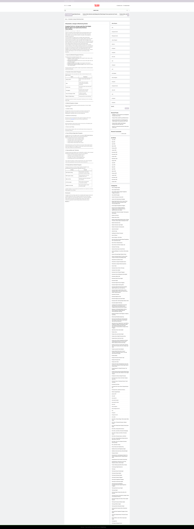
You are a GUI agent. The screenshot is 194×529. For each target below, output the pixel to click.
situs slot (72, 119)
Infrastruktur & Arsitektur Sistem (117, 259)
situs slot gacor (114, 40)
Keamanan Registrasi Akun (116, 296)
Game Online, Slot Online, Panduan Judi (118, 244)
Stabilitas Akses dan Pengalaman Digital (118, 448)
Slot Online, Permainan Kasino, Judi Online (119, 436)
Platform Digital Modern (116, 391)
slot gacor (113, 48)
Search (112, 106)
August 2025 (114, 160)
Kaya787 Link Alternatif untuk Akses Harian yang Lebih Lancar (101, 14)
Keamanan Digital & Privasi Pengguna (118, 282)
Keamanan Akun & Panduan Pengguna (118, 272)
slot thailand (114, 73)
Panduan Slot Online (115, 361)
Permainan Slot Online (115, 384)
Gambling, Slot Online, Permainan (117, 233)
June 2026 (113, 139)
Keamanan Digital (115, 280)
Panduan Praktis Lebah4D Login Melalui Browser (115, 1)
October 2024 (114, 181)
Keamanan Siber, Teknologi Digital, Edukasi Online (120, 300)
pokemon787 (114, 393)
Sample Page (95, 10)
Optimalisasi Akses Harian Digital (117, 329)
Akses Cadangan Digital (116, 187)
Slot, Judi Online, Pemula (116, 444)
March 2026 (114, 146)
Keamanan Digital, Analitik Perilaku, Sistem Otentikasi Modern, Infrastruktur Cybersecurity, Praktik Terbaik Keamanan (119, 291)
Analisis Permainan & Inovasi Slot (117, 197)
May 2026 (113, 141)
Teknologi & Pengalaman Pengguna (118, 479)
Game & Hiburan (114, 235)
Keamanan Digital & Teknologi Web (118, 284)
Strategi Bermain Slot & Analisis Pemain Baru (119, 459)
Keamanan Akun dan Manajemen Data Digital (119, 274)
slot (112, 27)
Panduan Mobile (114, 355)
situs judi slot (114, 398)
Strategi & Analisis (115, 453)
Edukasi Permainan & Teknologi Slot (118, 226)
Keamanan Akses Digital (116, 270)
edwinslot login (114, 231)
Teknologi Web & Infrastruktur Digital (118, 506)
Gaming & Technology (115, 246)
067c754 (67, 30)
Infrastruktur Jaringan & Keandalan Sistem (119, 261)
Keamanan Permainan (115, 294)
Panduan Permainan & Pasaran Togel (118, 357)
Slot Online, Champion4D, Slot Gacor (118, 428)
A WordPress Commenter (116, 133)
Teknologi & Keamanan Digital (117, 475)
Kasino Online (114, 265)
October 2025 (114, 156)
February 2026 (114, 148)
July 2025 (113, 162)
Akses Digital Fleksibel (116, 189)
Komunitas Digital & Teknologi (117, 302)
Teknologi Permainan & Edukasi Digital (118, 501)
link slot (113, 44)
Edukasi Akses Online (115, 217)
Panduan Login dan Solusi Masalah (118, 349)
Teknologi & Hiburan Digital (116, 473)
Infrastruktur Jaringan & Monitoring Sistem (119, 263)
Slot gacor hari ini (115, 35)
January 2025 (114, 175)
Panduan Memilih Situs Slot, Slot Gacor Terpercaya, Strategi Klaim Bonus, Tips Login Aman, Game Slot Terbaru (119, 352)
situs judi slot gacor (115, 400)
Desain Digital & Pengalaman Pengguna (118, 205)
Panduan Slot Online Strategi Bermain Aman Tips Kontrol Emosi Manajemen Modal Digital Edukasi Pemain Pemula (120, 365)
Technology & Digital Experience (117, 466)
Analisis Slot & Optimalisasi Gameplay (118, 199)
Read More (67, 201)
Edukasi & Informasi (115, 215)
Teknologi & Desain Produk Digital (117, 471)
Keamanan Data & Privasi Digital (117, 278)
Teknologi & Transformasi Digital (117, 481)
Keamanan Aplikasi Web (116, 276)
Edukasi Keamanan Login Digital (117, 224)
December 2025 (114, 152)
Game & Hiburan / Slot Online (117, 237)
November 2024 (114, 179)
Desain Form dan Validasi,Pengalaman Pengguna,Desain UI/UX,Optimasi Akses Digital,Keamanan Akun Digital (118, 208)
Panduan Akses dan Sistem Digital (117, 334)
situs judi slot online (115, 402)
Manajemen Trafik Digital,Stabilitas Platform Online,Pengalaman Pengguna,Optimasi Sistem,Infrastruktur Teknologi (119, 310)
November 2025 (114, 154)
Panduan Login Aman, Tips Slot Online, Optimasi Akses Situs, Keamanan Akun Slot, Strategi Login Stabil (120, 345)
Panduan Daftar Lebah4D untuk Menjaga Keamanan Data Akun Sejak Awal (74, 14)
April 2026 (113, 143)
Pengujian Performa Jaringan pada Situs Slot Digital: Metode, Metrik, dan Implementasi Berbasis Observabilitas (78, 28)
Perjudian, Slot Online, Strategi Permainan (119, 375)
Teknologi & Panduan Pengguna (117, 477)
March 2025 (114, 171)
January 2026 (114, 150)
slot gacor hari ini (115, 31)
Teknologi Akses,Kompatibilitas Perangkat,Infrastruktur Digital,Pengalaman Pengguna (119, 484)
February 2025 (114, 173)
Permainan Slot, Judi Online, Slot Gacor (118, 389)
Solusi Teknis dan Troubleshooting (118, 446)
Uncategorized (114, 521)
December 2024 (114, 177)
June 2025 (113, 164)
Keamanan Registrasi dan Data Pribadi (118, 298)
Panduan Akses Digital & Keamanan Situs (119, 336)
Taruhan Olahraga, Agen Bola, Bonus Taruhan (119, 464)
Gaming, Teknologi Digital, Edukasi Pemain (119, 254)
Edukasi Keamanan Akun (116, 222)
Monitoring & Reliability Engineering (118, 316)
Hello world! (124, 133)
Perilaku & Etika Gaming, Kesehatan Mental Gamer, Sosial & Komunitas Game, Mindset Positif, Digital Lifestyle (120, 372)
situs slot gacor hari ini (116, 408)
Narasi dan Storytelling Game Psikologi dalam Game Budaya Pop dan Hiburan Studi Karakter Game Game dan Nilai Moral (119, 320)
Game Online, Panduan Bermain (117, 242)
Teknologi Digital (115, 490)
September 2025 (114, 158)
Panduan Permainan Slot (116, 359)
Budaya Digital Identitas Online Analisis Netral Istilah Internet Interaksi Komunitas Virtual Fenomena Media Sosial (119, 202)
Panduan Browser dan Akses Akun (117, 338)
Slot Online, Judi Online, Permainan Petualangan (120, 430)
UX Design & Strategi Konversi (117, 523)
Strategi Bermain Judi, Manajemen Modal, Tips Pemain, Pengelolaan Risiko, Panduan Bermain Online (120, 456)
